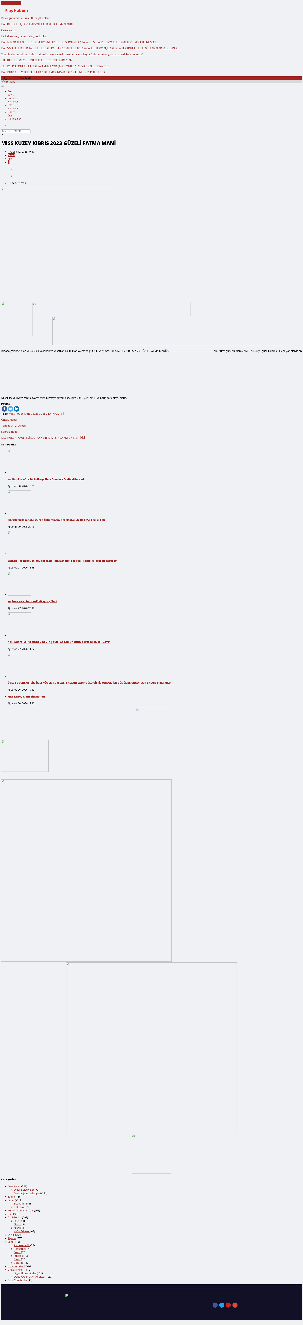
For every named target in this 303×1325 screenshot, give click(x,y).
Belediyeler (14, 1186)
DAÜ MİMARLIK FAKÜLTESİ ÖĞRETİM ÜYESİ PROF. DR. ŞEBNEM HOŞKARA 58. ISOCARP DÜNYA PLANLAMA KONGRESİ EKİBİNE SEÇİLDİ (80, 42)
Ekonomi (19, 1203)
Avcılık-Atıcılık (22, 1245)
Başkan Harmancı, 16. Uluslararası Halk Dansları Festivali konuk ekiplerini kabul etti (63, 560)
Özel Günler (14, 1217)
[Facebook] (4, 409)
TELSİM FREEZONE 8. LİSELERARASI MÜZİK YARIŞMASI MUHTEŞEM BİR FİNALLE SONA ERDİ (55, 66)
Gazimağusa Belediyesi (27, 1193)
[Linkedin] (16, 409)
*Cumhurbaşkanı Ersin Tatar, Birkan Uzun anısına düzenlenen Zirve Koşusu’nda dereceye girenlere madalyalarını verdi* (72, 54)
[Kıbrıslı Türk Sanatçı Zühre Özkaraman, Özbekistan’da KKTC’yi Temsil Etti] (19, 513)
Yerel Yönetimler (17, 1280)
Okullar (12, 1214)
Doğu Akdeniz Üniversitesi (29, 1276)
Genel (11, 155)
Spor (10, 1242)
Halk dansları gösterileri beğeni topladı (24, 36)
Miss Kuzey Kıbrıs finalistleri (26, 696)
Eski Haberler (13, 106)
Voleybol (19, 1262)
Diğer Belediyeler (24, 1189)
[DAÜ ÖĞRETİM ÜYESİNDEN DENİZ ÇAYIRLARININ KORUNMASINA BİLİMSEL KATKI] (19, 635)
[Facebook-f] (215, 1305)
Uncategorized (16, 1266)
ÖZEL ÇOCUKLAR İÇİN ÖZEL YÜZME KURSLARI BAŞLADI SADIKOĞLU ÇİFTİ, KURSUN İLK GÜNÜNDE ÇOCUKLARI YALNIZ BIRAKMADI (90, 683)
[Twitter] (10, 409)
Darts (17, 1252)
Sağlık (11, 1235)
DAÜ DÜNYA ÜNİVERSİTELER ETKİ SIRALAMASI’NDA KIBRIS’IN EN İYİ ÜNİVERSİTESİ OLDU (54, 72)
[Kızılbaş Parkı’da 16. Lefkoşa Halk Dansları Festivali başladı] (19, 472)
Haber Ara (11, 113)
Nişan (17, 1228)
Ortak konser (9, 30)
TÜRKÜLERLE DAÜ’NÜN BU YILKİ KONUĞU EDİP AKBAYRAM (36, 60)
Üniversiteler (15, 1269)
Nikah (17, 1224)
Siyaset (12, 1238)
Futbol (17, 1255)
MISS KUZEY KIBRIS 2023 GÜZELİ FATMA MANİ (36, 413)
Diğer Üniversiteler (25, 1273)
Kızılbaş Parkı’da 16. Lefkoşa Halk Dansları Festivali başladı (46, 479)
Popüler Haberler (13, 99)
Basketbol (20, 1249)
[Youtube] (228, 1305)
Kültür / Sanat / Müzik (20, 1210)
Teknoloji (19, 1207)
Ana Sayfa (11, 92)
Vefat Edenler (22, 1231)
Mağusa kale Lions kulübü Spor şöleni (32, 601)
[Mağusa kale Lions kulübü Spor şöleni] (19, 594)
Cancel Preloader (11, 3)
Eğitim (11, 1196)
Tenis (17, 1259)
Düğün (18, 1221)
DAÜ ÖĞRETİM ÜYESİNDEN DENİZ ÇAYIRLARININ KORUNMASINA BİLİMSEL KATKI (59, 642)
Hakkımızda (14, 119)
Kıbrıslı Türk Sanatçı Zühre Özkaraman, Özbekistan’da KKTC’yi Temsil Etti (56, 520)
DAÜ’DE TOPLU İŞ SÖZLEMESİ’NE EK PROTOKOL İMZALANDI (37, 24)
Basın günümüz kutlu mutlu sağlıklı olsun (25, 18)
